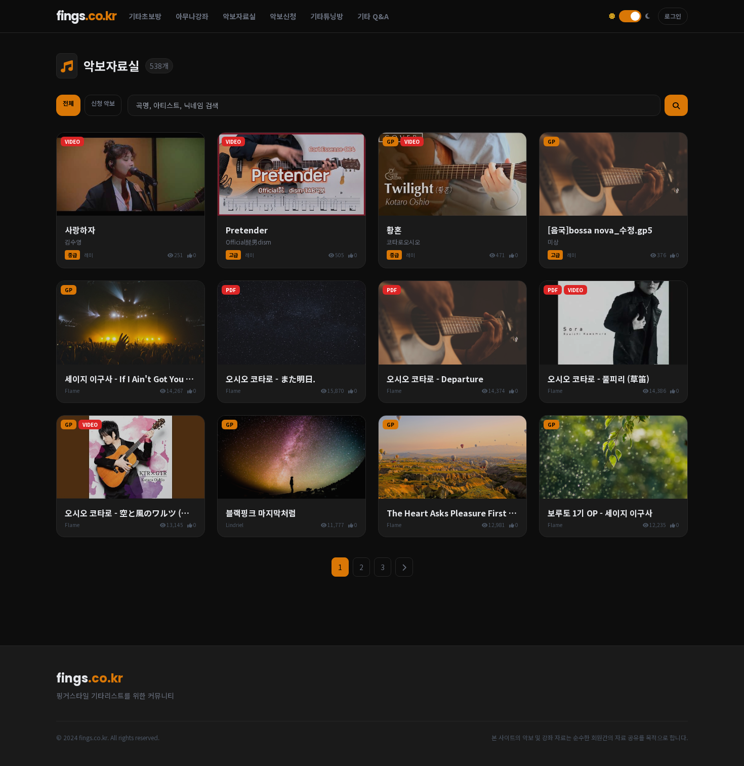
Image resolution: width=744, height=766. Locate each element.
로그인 (673, 16)
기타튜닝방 (326, 16)
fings (86, 16)
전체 (68, 103)
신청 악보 (103, 103)
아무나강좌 (192, 16)
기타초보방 (145, 16)
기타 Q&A (373, 16)
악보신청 (283, 16)
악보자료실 (239, 16)
